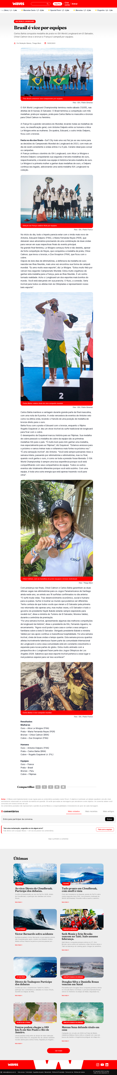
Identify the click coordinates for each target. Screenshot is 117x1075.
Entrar (75, 4)
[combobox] (40, 3)
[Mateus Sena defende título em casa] (82, 1024)
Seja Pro (58, 4)
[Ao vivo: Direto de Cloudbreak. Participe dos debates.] (35, 884)
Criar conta (67, 3)
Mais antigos (108, 811)
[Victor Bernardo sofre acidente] (35, 930)
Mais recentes (91, 811)
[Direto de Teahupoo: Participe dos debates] (35, 977)
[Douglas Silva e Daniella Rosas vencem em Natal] (82, 977)
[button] (38, 787)
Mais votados (74, 811)
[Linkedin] (107, 1064)
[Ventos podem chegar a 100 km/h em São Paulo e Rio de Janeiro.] (35, 1024)
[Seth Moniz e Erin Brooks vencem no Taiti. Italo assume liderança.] (82, 930)
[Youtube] (102, 1064)
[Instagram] (97, 1064)
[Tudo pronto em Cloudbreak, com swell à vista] (82, 884)
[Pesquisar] (48, 4)
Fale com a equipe (105, 829)
